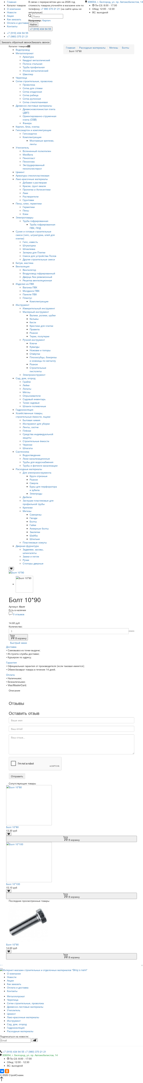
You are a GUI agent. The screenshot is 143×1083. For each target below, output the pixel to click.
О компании (14, 8)
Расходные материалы (92, 47)
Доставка (11, 646)
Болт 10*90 (12, 944)
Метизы (113, 47)
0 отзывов (18, 614)
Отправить (17, 776)
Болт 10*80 (12, 827)
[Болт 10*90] (16, 572)
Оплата (10, 674)
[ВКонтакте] (2, 1071)
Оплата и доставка (17, 22)
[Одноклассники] (7, 1071)
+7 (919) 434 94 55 (40, 29)
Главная (70, 47)
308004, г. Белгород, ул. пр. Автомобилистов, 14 (115, 1)
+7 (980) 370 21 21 (17, 36)
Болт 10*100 (13, 884)
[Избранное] (11, 568)
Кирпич (46, 20)
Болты (125, 47)
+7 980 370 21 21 (50, 8)
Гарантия (11, 662)
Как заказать (14, 19)
